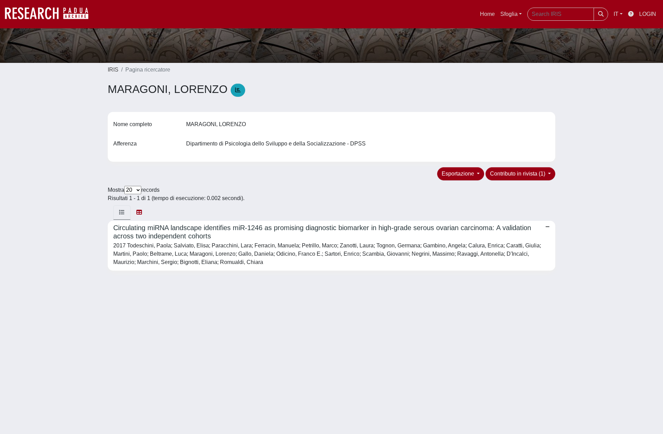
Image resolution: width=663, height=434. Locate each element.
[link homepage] (50, 14)
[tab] (122, 212)
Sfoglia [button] (509, 14)
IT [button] (616, 14)
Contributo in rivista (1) (518, 174)
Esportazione (458, 174)
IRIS (113, 70)
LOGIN (647, 14)
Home (487, 14)
